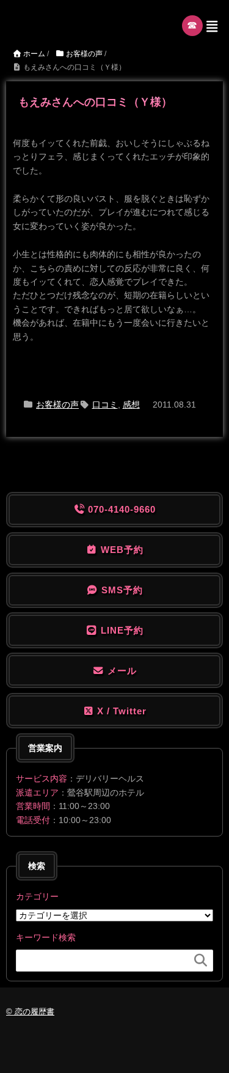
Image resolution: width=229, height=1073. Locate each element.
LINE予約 (121, 630)
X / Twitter (120, 711)
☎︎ (192, 25)
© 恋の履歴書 (30, 1011)
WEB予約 (121, 549)
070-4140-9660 (120, 509)
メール (120, 670)
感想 (131, 404)
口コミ (105, 404)
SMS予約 (120, 590)
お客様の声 (57, 404)
